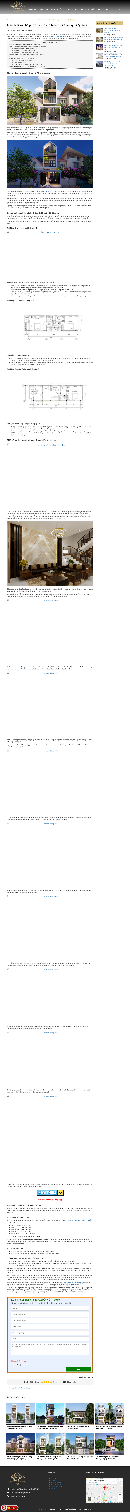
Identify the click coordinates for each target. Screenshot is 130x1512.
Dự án (59, 9)
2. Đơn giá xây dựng (19, 62)
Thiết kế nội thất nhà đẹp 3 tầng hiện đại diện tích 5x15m (27, 54)
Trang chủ (32, 9)
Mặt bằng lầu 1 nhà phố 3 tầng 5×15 (24, 50)
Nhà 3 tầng (26, 1388)
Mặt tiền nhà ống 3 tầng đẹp (50, 1199)
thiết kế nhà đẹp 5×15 (58, 36)
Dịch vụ (52, 9)
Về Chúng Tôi (43, 9)
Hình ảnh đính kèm (18, 1361)
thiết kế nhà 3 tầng (50, 191)
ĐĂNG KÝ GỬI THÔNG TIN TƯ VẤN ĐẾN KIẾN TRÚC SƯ (27, 66)
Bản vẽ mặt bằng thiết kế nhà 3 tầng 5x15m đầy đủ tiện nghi (28, 47)
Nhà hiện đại (19, 1388)
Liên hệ (107, 9)
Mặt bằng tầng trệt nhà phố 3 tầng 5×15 (25, 49)
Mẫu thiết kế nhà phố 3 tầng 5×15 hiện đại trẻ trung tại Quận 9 (55, 20)
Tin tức (100, 9)
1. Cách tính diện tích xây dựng (23, 60)
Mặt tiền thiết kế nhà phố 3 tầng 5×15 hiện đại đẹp (25, 44)
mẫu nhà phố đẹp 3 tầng (19, 669)
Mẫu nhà (83, 9)
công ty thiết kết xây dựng (72, 1283)
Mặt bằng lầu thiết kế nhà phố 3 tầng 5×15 (26, 53)
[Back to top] (126, 1504)
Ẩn (56, 42)
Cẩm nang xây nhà (70, 9)
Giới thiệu (54, 1478)
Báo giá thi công (56, 1484)
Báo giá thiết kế (56, 1482)
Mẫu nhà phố (28, 20)
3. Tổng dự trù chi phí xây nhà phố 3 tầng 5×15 (28, 64)
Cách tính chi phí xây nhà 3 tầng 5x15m (22, 58)
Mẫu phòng (92, 9)
